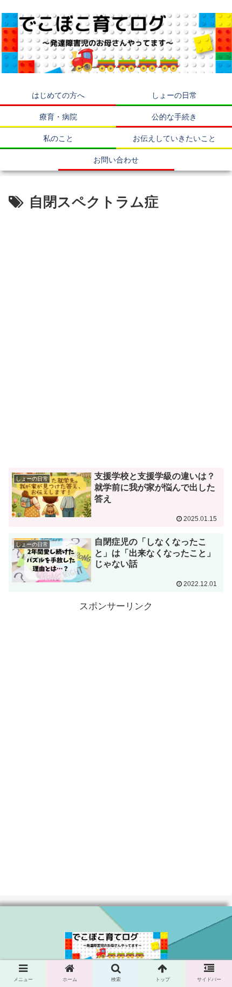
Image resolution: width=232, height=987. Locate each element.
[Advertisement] (116, 336)
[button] (209, 906)
